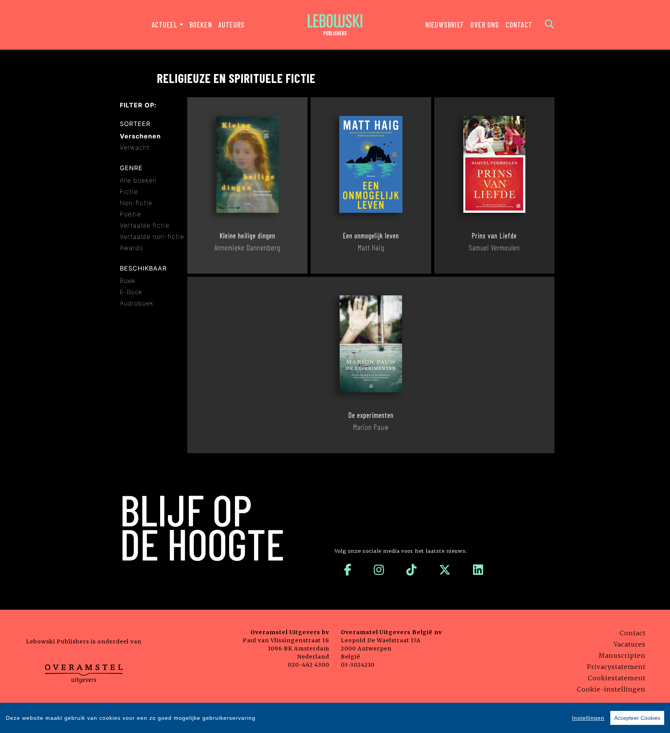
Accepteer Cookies (637, 718)
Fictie (129, 191)
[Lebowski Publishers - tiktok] (411, 570)
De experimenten (371, 415)
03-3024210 (358, 664)
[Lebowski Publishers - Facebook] (348, 570)
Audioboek (137, 303)
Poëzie (130, 214)
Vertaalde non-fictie (152, 236)
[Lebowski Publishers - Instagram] (379, 570)
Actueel (165, 24)
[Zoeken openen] (550, 24)
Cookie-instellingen (611, 689)
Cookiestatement (617, 678)
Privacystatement (616, 667)
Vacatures (630, 644)
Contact (519, 24)
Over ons (484, 24)
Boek (127, 281)
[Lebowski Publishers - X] (445, 570)
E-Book (131, 292)
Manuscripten (622, 655)
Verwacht (135, 147)
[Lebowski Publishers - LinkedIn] (478, 570)
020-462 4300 (308, 664)
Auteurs (231, 24)
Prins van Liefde (494, 235)
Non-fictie (136, 203)
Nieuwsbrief (444, 24)
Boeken (201, 24)
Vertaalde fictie (144, 225)
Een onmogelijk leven (371, 235)
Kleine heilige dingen (247, 235)
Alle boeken (138, 180)
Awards (131, 248)
